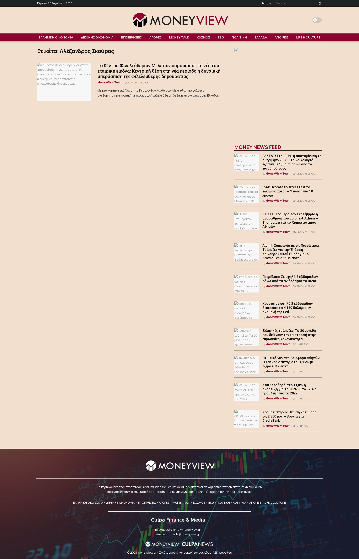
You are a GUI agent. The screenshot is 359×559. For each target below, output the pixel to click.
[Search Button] (319, 3)
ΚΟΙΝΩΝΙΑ (239, 502)
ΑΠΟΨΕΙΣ (282, 37)
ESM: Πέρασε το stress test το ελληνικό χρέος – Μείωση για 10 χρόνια (287, 191)
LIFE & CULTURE (308, 37)
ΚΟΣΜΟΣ (203, 37)
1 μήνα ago (301, 344)
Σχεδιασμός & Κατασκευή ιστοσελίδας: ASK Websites (195, 552)
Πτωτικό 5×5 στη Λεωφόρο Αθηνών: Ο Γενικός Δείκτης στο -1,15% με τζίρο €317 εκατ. (291, 362)
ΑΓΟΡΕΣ (155, 37)
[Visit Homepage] (179, 20)
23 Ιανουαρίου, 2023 (137, 82)
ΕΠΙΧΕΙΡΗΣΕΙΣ (131, 37)
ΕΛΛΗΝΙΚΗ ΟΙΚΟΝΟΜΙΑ (56, 37)
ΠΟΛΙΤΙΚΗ (239, 37)
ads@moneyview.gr (186, 534)
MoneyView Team (109, 82)
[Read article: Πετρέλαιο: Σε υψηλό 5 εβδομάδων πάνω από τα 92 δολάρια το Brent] (246, 284)
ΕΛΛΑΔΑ (260, 37)
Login (267, 3)
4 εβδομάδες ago (305, 173)
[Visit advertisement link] (278, 91)
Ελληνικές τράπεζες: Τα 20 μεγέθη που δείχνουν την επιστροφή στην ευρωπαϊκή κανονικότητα (289, 335)
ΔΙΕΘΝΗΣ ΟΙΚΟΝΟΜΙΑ (97, 37)
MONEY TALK (179, 37)
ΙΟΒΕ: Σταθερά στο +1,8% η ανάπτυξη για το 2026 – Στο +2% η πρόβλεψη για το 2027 (289, 389)
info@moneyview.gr (187, 530)
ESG (221, 37)
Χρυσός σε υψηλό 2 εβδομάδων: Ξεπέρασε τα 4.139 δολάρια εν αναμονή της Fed (288, 308)
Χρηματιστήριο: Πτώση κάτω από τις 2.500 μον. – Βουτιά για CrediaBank (289, 416)
